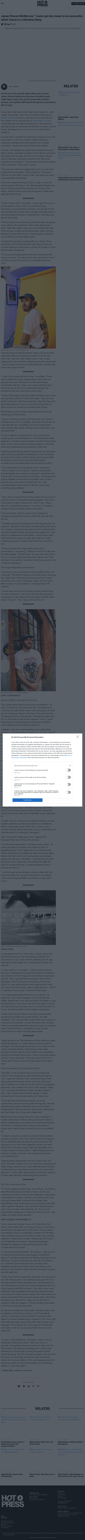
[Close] (78, 737)
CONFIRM (27, 800)
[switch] (68, 770)
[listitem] (42, 765)
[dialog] (42, 770)
